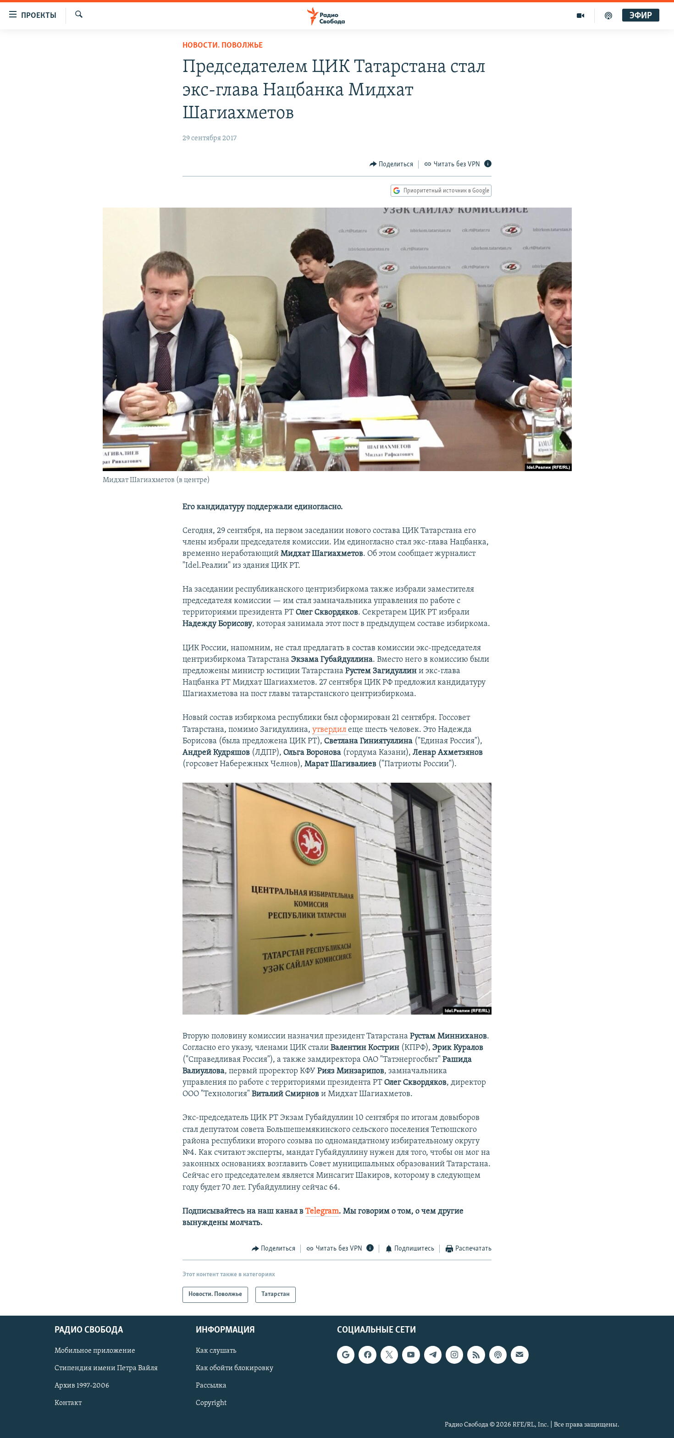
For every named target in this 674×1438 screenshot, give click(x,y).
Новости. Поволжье (222, 46)
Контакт (68, 1403)
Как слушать (216, 1351)
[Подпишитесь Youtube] (411, 1354)
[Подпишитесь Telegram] (433, 1354)
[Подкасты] (498, 1354)
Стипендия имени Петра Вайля (106, 1368)
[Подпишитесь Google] (345, 1354)
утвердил (330, 730)
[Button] (392, 164)
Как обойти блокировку (234, 1368)
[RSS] (476, 1354)
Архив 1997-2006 (82, 1385)
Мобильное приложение (95, 1351)
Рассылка (211, 1385)
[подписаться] (519, 1354)
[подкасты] (608, 15)
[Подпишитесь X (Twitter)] (389, 1354)
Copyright (211, 1403)
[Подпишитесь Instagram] (454, 1354)
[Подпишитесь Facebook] (367, 1354)
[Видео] (581, 15)
